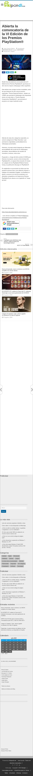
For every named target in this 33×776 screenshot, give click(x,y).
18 (14, 647)
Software (13, 566)
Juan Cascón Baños (9, 48)
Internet (11, 558)
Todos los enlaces (5, 686)
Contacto (25, 773)
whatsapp (15, 72)
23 (6, 649)
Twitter (6, 773)
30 (6, 651)
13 (21, 644)
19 (17, 647)
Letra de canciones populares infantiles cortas (13, 523)
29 (3, 651)
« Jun (2, 653)
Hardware (4, 558)
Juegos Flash (4, 678)
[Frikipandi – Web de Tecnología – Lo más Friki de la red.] (16, 4)
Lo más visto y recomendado (9, 561)
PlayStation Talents (12, 234)
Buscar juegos (4, 669)
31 (10, 651)
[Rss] (12, 765)
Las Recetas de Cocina (7, 671)
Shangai (24, 767)
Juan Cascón (21, 760)
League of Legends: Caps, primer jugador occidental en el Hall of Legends (14, 314)
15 (3, 647)
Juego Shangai (5, 682)
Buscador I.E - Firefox (6, 673)
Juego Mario (4, 680)
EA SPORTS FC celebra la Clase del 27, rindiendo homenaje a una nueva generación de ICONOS (16, 292)
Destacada (7, 51)
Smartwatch (5, 566)
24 (10, 649)
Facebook (12, 773)
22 (3, 649)
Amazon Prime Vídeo (6, 750)
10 (10, 644)
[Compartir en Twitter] (8, 72)
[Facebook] (14, 765)
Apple (9, 556)
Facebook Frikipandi (6, 676)
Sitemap (19, 773)
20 (21, 647)
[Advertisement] (16, 120)
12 (17, 644)
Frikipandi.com (12, 760)
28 (24, 649)
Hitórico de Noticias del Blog (8, 689)
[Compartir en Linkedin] (12, 72)
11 (13, 644)
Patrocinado (5, 563)
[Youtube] (19, 765)
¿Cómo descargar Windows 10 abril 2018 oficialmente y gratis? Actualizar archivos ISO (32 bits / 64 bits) (13, 546)
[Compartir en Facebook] (3, 72)
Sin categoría (21, 563)
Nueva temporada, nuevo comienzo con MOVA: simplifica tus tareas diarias (15, 269)
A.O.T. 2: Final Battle (23, 245)
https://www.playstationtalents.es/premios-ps (14, 212)
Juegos (12, 51)
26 (17, 649)
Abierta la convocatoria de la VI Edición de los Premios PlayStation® (15, 217)
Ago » (6, 653)
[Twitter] (17, 765)
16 (6, 647)
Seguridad (13, 563)
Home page (8, 767)
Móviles (21, 561)
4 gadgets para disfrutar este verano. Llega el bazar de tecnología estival (12, 241)
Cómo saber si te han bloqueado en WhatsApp (14, 525)
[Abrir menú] (2, 4)
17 (10, 647)
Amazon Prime (4, 749)
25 (14, 649)
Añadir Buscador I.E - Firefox (22, 770)
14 (24, 644)
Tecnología (20, 566)
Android (4, 556)
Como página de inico (6, 675)
